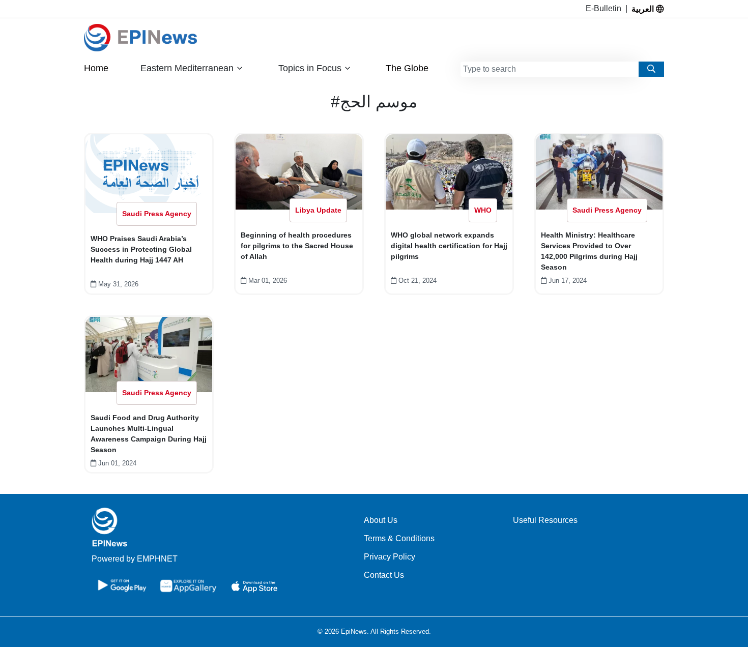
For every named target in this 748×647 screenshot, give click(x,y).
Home (96, 68)
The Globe (407, 68)
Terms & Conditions (399, 538)
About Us (380, 520)
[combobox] (550, 69)
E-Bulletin (605, 8)
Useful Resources (545, 520)
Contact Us (384, 575)
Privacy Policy (389, 556)
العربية (643, 8)
